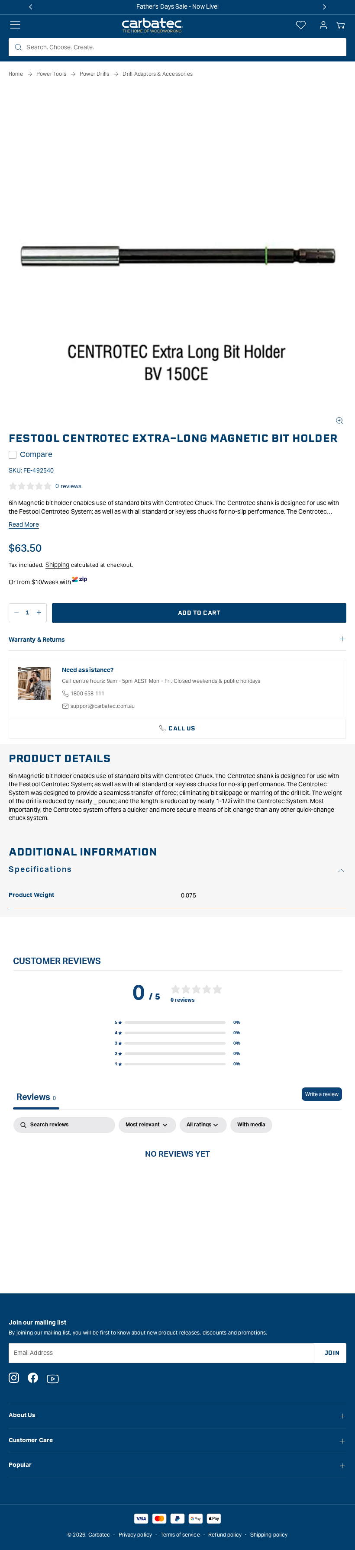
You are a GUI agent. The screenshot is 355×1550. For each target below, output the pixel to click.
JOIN (332, 1353)
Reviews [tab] (36, 1097)
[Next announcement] (324, 6)
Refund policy (225, 1534)
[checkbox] (251, 1125)
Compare (36, 454)
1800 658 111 (87, 693)
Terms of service (180, 1534)
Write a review (322, 1094)
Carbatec (99, 1534)
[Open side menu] (15, 25)
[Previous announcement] (30, 6)
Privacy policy (135, 1534)
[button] (340, 25)
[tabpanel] (177, 1183)
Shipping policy (268, 1534)
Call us (182, 728)
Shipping (57, 565)
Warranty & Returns (37, 640)
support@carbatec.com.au (103, 706)
